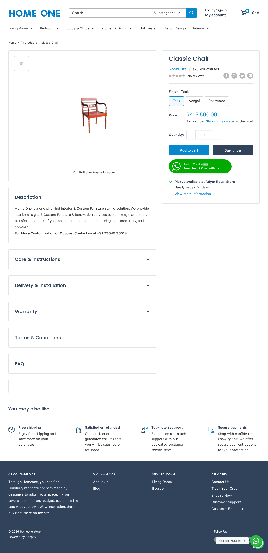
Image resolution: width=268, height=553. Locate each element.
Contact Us (220, 482)
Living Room (18, 28)
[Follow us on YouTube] (249, 540)
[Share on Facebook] (226, 75)
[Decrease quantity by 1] (191, 134)
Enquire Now (221, 495)
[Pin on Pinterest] (234, 75)
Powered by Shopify (22, 537)
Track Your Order (225, 488)
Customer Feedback (227, 509)
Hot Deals (147, 28)
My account (215, 15)
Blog (96, 488)
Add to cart (189, 150)
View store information (193, 194)
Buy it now (233, 150)
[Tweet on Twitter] (242, 75)
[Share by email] (250, 75)
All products (29, 42)
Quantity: (176, 135)
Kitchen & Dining (114, 28)
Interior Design (174, 28)
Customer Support (226, 502)
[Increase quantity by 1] (217, 134)
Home (12, 42)
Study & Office (77, 28)
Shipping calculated (220, 121)
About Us (100, 482)
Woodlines (178, 69)
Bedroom (47, 28)
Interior (198, 28)
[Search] (191, 13)
